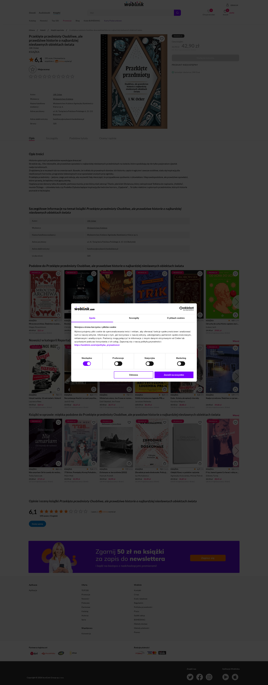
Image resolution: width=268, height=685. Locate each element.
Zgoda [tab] (92, 318)
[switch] (118, 363)
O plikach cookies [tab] (176, 318)
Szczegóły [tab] (134, 318)
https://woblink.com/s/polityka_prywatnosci (97, 345)
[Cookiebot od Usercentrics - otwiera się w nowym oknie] (181, 309)
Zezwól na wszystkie (174, 375)
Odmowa (133, 375)
